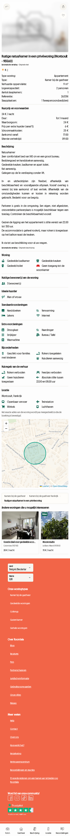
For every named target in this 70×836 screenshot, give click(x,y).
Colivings (14, 611)
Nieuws (13, 703)
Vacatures (14, 654)
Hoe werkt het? (17, 745)
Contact (14, 729)
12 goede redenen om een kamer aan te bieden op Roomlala (34, 780)
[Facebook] (10, 798)
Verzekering (15, 753)
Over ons (14, 737)
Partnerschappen (18, 670)
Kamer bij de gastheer (20, 595)
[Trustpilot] (20, 814)
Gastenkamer (16, 620)
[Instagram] (17, 798)
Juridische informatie (19, 678)
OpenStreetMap (59, 486)
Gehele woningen (18, 628)
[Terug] (6, 11)
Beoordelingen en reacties (22, 770)
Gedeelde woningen (20, 603)
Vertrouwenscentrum (20, 762)
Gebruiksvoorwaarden (20, 686)
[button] (6, 423)
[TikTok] (24, 798)
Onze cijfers (15, 695)
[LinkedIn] (30, 798)
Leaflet (45, 486)
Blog (12, 645)
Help (12, 720)
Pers (12, 662)
